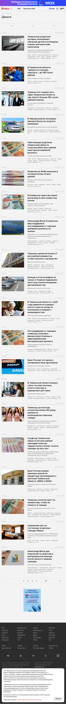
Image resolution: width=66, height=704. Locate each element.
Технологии (5, 637)
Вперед (60, 580)
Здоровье (52, 637)
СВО (19, 8)
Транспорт (5, 630)
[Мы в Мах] (52, 9)
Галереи (19, 645)
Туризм (19, 637)
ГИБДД (51, 648)
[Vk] (8, 655)
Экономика (52, 635)
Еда (50, 639)
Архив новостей (6, 648)
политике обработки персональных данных (29, 699)
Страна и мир (37, 637)
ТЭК (18, 639)
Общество (20, 630)
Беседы (35, 627)
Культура (20, 632)
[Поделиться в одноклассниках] (33, 26)
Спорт (4, 635)
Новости (9, 13)
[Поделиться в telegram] (53, 26)
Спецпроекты (21, 648)
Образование (21, 635)
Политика (4, 632)
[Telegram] (33, 655)
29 (46, 581)
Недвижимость (37, 630)
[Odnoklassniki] (20, 655)
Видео (4, 645)
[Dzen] (45, 655)
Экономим (52, 627)
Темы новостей (53, 645)
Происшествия (29, 8)
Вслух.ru (7, 9)
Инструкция (5, 639)
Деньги (35, 632)
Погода (35, 639)
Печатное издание (38, 648)
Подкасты (52, 632)
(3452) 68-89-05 (40, 666)
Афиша (35, 635)
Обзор (51, 630)
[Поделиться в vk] (12, 26)
